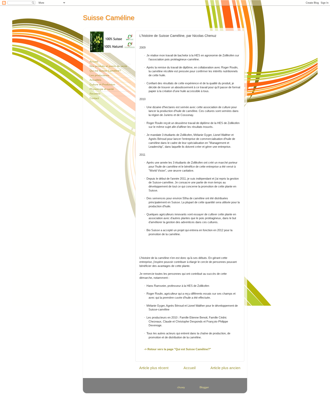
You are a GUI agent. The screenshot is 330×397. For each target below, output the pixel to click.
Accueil (190, 368)
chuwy (181, 387)
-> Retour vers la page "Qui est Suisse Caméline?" (177, 349)
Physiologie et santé (102, 89)
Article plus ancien (225, 368)
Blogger (204, 387)
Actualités (95, 80)
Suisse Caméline (108, 18)
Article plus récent (153, 368)
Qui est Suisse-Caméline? (105, 70)
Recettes (95, 93)
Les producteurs (99, 75)
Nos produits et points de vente (108, 66)
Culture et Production (102, 84)
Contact (94, 98)
